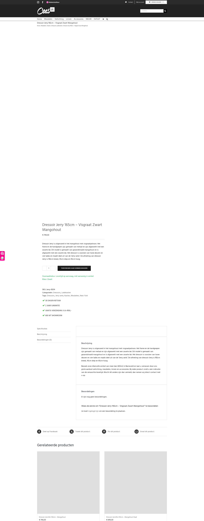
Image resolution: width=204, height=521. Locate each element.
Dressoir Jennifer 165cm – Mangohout (52, 517)
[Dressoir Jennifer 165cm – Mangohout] (68, 482)
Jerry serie (59, 295)
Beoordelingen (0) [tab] (44, 339)
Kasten (67, 295)
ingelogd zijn (93, 411)
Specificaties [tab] (42, 328)
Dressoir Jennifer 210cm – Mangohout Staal (121, 517)
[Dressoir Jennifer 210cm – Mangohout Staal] (135, 482)
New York (84, 295)
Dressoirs (57, 292)
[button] (107, 19)
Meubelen (75, 295)
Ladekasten (66, 292)
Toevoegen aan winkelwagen (74, 268)
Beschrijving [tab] (42, 334)
